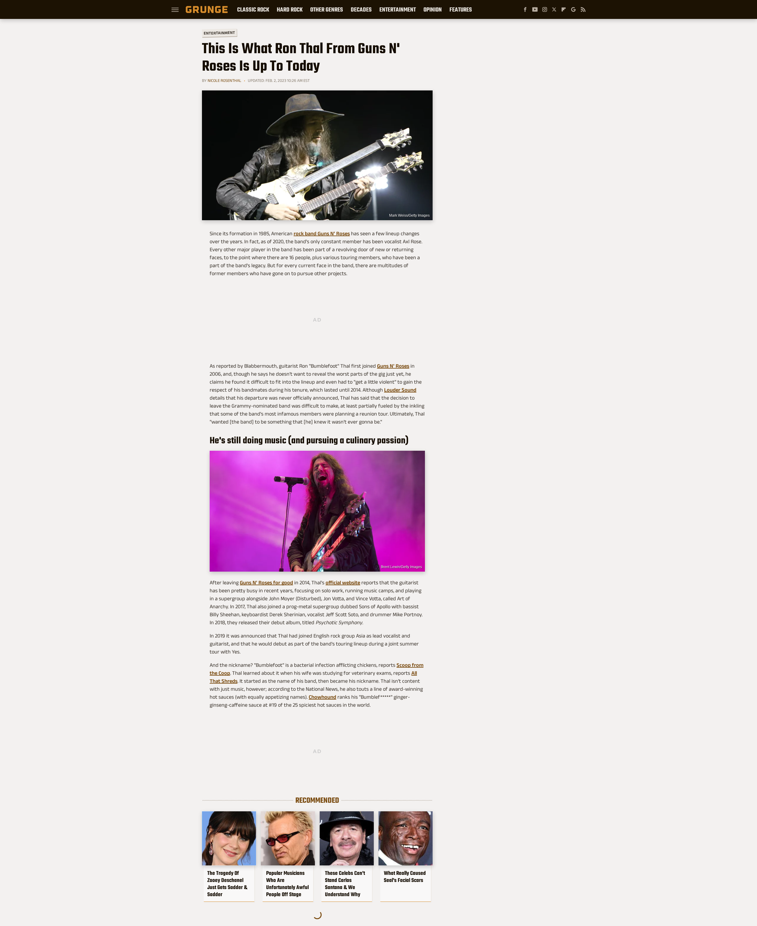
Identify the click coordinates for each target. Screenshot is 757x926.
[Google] (573, 9)
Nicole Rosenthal (224, 80)
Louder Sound (400, 390)
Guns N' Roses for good (266, 583)
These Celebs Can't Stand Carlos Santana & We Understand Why (345, 884)
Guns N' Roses (393, 366)
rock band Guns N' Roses (322, 233)
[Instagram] (544, 9)
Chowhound (322, 697)
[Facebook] (525, 9)
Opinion (432, 9)
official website (343, 583)
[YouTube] (535, 9)
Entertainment (397, 9)
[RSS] (583, 9)
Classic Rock (253, 9)
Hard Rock (290, 9)
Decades (361, 9)
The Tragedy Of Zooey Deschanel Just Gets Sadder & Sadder (227, 884)
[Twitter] (554, 9)
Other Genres (326, 9)
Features (460, 9)
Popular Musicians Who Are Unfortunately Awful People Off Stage (287, 884)
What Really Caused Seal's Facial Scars (405, 877)
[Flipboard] (563, 9)
